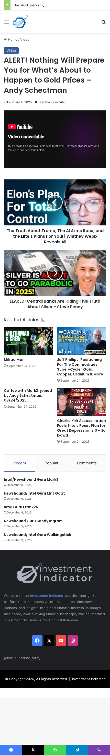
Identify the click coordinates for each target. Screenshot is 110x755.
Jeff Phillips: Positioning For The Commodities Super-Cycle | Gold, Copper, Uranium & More (80, 367)
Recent (19, 463)
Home (12, 39)
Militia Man (14, 359)
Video (24, 39)
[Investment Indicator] (20, 21)
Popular (52, 463)
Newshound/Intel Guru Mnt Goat (34, 493)
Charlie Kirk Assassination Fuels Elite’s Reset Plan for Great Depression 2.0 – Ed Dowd (81, 428)
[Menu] (6, 23)
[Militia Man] (28, 341)
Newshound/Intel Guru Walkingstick (37, 534)
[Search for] (103, 23)
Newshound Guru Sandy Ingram (33, 520)
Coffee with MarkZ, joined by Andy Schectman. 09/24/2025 (28, 395)
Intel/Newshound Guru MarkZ (31, 479)
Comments (87, 463)
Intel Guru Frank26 (21, 507)
